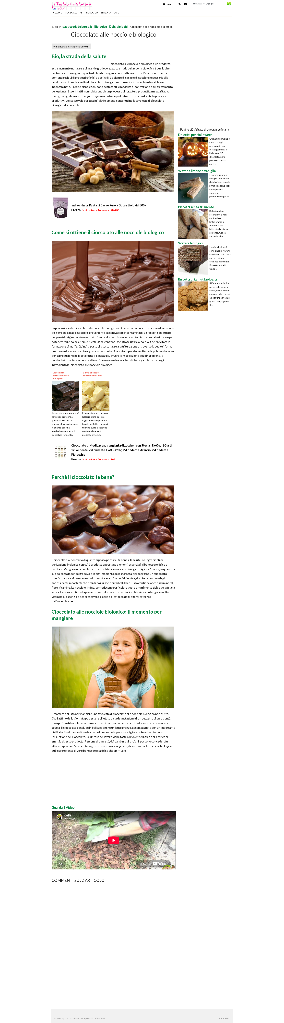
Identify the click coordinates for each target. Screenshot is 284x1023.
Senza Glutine (73, 12)
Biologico (91, 12)
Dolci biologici (118, 26)
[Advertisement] (90, 22)
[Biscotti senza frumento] (193, 224)
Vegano (57, 12)
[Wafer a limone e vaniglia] (193, 188)
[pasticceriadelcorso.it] (72, 5)
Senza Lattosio (110, 12)
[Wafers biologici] (193, 260)
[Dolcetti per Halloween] (193, 152)
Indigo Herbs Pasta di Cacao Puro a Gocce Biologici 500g (108, 205)
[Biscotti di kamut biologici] (193, 296)
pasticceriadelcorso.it (77, 26)
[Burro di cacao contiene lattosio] (97, 395)
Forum (168, 4)
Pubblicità (224, 1018)
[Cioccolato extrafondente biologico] (66, 395)
